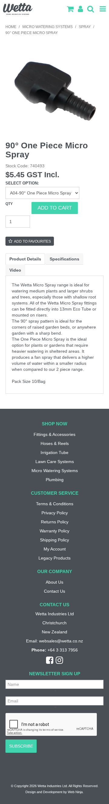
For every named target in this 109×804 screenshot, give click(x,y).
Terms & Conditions (54, 503)
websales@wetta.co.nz (61, 640)
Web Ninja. (76, 792)
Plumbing (55, 479)
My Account (55, 549)
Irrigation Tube (54, 452)
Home (10, 27)
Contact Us (54, 591)
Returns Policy (54, 521)
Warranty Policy (54, 530)
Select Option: (22, 183)
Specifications (64, 259)
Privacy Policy (54, 512)
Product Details (25, 259)
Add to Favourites (32, 241)
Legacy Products (54, 558)
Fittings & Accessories (54, 434)
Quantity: (18, 208)
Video (15, 270)
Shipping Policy (54, 540)
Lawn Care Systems (54, 461)
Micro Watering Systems (47, 27)
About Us (54, 582)
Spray (85, 27)
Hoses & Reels (55, 443)
